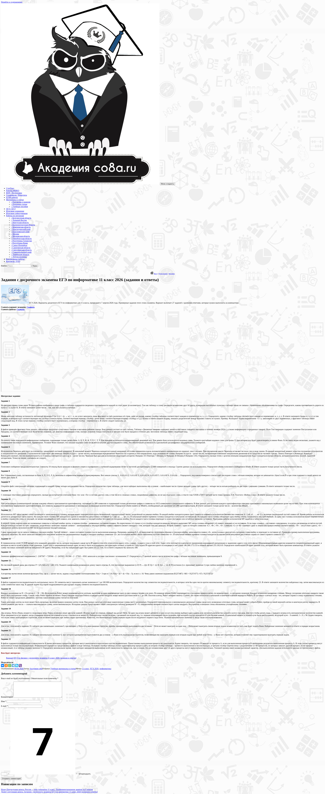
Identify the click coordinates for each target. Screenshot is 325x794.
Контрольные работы (15, 259)
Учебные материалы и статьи (63, 669)
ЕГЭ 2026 (94, 669)
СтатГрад (10, 188)
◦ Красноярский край (20, 232)
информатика (105, 669)
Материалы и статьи (15, 200)
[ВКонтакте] (2, 665)
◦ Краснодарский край (20, 229)
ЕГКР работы (12, 197)
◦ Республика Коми (19, 243)
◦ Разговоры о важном (20, 202)
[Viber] (20, 665)
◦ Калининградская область (23, 225)
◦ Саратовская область (20, 248)
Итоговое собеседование (17, 213)
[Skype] (16, 665)
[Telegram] (13, 665)
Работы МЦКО (12, 190)
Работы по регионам (15, 216)
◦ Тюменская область (20, 254)
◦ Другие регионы (19, 257)
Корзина (172, 274)
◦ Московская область (20, 236)
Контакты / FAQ (13, 261)
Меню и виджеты (167, 184)
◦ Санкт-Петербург (19, 245)
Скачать (31, 307)
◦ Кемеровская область (21, 227)
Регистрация (163, 274)
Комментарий (7, 697)
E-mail (4, 706)
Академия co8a (35, 669)
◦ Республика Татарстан (21, 241)
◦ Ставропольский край (21, 252)
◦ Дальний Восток (19, 220)
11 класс (85, 669)
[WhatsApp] (9, 665)
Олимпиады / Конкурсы (16, 195)
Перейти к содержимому (11, 2)
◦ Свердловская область (21, 250)
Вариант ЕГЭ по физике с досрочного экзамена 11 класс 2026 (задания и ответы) (41, 658)
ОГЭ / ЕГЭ (10, 209)
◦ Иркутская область (20, 222)
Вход (156, 274)
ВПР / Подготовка (14, 193)
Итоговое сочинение (15, 211)
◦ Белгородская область (21, 218)
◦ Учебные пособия (19, 206)
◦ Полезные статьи (19, 204)
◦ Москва (15, 234)
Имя (3, 701)
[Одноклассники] (6, 665)
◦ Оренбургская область (21, 238)
